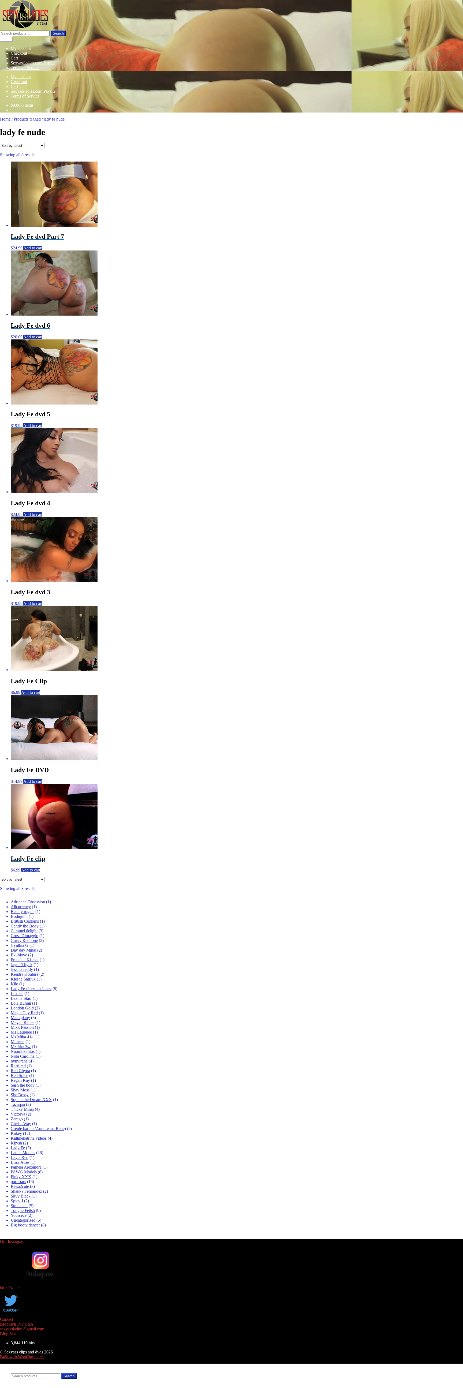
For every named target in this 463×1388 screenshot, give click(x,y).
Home (5, 119)
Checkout (19, 53)
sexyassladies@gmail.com (22, 1329)
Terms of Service (25, 67)
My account (21, 48)
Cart (14, 58)
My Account (21, 1366)
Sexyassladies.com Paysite (33, 63)
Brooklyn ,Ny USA (16, 1324)
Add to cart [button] (32, 248)
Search (58, 33)
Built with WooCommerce (22, 1357)
